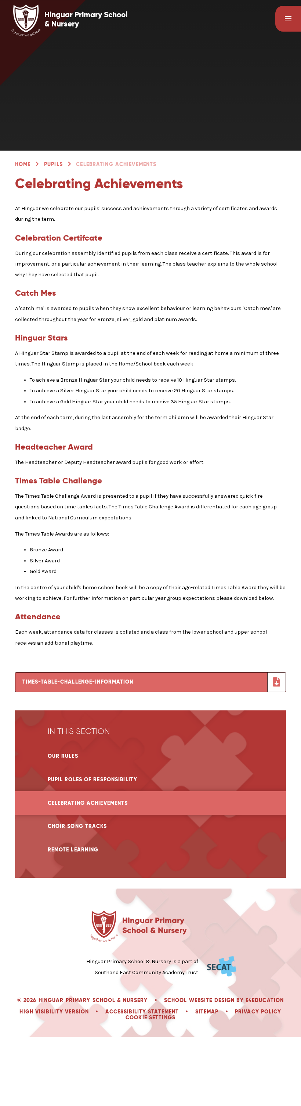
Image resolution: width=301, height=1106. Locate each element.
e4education (265, 1000)
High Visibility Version (54, 1011)
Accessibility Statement (142, 1011)
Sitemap (207, 1011)
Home (22, 164)
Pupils (53, 164)
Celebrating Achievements (116, 164)
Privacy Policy (258, 1011)
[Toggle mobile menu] (288, 19)
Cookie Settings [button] (150, 1017)
